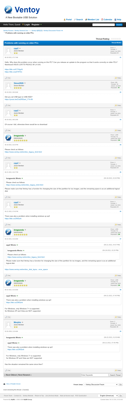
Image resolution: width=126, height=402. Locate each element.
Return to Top (39, 396)
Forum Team (8, 396)
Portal (69, 20)
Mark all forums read (67, 396)
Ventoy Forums (8, 30)
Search (79, 20)
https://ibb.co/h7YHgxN (14, 69)
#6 (120, 211)
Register (35, 25)
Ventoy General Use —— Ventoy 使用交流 (28, 30)
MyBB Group (28, 399)
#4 (120, 144)
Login (27, 25)
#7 (120, 239)
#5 (120, 172)
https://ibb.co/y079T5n (13, 72)
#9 (120, 331)
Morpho (17, 322)
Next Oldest (11, 375)
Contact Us (17, 396)
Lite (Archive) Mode (51, 396)
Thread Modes (116, 43)
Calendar (108, 20)
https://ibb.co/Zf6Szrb (13, 219)
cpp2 (16, 48)
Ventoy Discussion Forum (52, 30)
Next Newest (24, 375)
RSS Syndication (81, 396)
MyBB (13, 399)
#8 (120, 289)
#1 (120, 57)
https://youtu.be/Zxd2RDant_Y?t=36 (19, 99)
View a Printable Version (13, 384)
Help (119, 20)
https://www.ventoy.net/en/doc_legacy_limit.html (23, 152)
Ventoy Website (28, 396)
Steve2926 (19, 83)
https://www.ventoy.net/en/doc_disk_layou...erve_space (26, 269)
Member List (93, 20)
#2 (120, 92)
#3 (120, 119)
